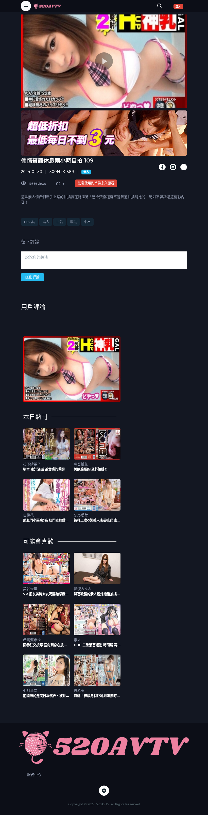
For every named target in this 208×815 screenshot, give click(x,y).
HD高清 (29, 221)
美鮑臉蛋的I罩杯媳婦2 (90, 469)
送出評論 (32, 276)
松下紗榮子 (32, 464)
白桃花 (28, 515)
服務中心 (34, 774)
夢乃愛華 (81, 515)
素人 (86, 172)
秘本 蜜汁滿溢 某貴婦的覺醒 (44, 469)
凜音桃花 (81, 464)
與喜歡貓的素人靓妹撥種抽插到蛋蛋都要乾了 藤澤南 (97, 594)
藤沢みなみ (83, 588)
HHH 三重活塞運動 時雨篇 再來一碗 (95, 645)
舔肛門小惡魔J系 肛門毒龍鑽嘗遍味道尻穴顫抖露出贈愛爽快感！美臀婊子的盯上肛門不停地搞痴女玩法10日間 (46, 520)
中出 (87, 221)
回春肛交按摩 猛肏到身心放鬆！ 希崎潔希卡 (43, 645)
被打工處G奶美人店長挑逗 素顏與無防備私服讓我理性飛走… (97, 520)
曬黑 (73, 221)
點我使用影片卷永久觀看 (96, 183)
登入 (179, 6)
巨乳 (59, 221)
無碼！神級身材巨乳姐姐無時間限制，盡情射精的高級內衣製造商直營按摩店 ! (97, 696)
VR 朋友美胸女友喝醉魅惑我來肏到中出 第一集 (46, 594)
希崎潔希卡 (32, 639)
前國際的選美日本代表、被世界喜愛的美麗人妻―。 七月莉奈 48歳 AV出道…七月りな (46, 696)
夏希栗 (79, 690)
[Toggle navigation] (26, 6)
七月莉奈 (30, 690)
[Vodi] (47, 6)
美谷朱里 (30, 588)
